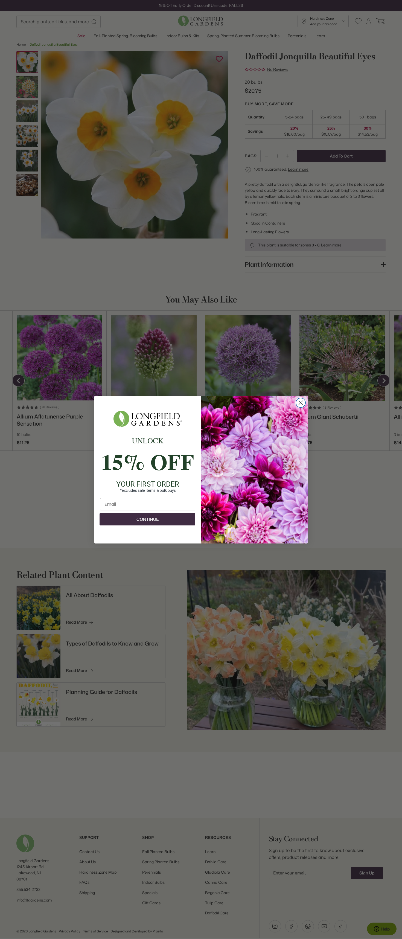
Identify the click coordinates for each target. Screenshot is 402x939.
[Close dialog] (300, 403)
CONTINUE (147, 519)
